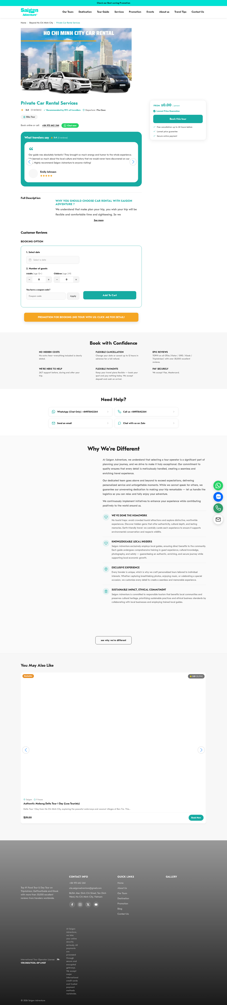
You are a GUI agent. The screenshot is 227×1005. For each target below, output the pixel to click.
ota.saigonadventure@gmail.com (85, 888)
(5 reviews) (36, 110)
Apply (73, 296)
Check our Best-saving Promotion (113, 3)
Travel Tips (180, 11)
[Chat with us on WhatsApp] (218, 485)
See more (99, 220)
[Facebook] (72, 905)
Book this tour (178, 118)
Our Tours (67, 11)
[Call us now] (218, 508)
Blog (119, 908)
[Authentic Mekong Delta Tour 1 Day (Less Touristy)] (113, 734)
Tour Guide (103, 11)
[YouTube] (96, 905)
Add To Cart (110, 295)
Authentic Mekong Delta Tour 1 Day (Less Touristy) (51, 803)
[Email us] (218, 519)
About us (164, 11)
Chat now (71, 125)
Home (23, 23)
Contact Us (198, 11)
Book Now (196, 818)
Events (150, 11)
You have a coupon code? (38, 289)
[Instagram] (80, 905)
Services (119, 11)
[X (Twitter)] (88, 905)
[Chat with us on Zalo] (218, 497)
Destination (85, 11)
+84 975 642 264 (50, 125)
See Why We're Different (113, 640)
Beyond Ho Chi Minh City (41, 23)
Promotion (135, 11)
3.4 (61, 137)
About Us (122, 888)
